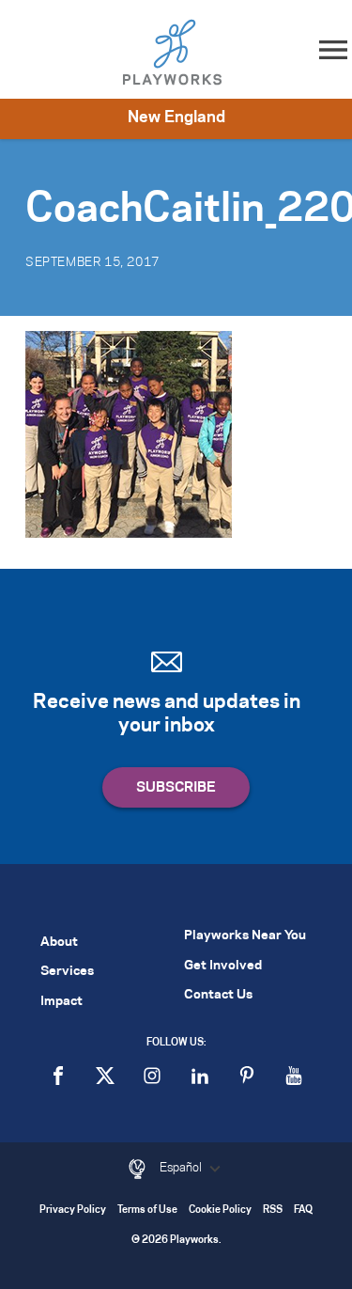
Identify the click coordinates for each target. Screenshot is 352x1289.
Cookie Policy (220, 1210)
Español (182, 1167)
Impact (61, 1002)
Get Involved (223, 966)
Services (67, 972)
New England (176, 117)
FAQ (303, 1210)
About (59, 942)
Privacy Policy (72, 1210)
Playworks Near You (245, 936)
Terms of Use (147, 1210)
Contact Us (218, 995)
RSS (273, 1210)
